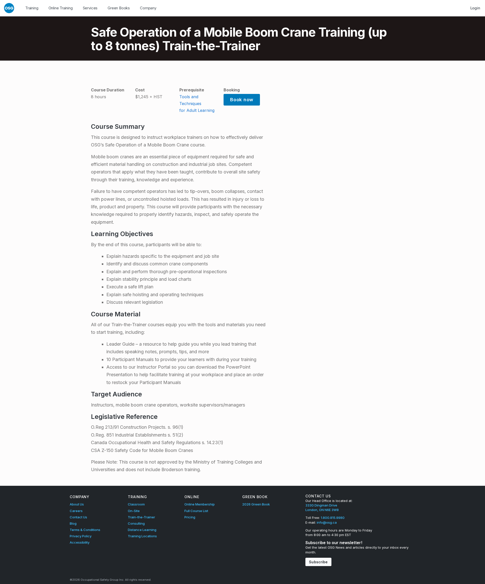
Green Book (255, 497)
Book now (241, 99)
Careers (76, 511)
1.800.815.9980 (333, 518)
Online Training (60, 8)
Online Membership (199, 504)
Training (31, 8)
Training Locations (142, 536)
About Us (77, 504)
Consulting (136, 523)
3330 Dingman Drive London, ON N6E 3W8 (322, 507)
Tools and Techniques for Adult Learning (196, 103)
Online (191, 497)
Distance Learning (142, 530)
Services (90, 8)
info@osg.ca (327, 522)
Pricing (189, 517)
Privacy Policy (80, 536)
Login (475, 8)
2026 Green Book (256, 504)
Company (148, 8)
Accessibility (79, 542)
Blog (73, 523)
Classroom (136, 504)
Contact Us (78, 517)
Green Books (119, 8)
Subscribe (318, 562)
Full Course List (196, 511)
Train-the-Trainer (141, 517)
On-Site (134, 511)
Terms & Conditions (85, 530)
